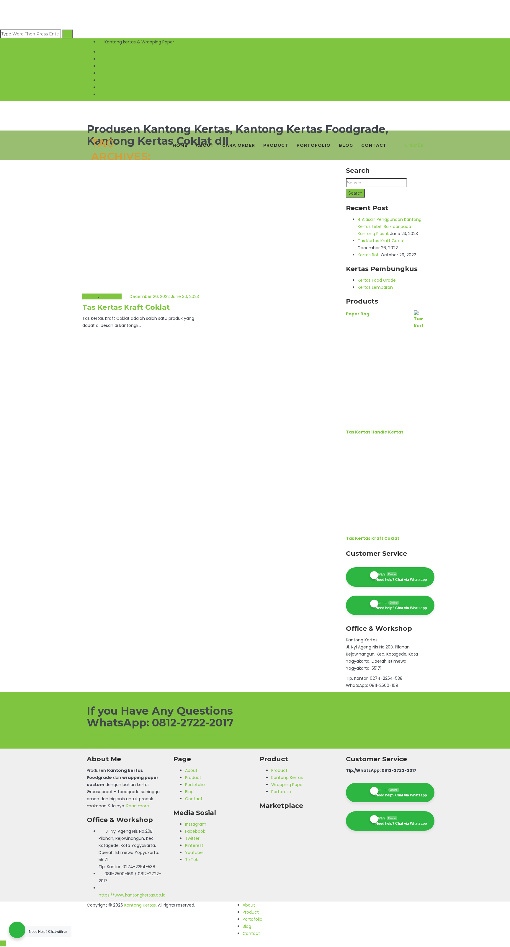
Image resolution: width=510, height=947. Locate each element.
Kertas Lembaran (375, 287)
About (205, 145)
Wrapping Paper (287, 785)
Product (275, 145)
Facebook (195, 831)
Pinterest (194, 845)
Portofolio (314, 145)
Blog (346, 145)
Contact (374, 145)
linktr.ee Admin (103, 745)
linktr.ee (414, 145)
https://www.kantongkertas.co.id (132, 895)
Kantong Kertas (287, 777)
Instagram (195, 824)
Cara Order (238, 145)
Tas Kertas (111, 296)
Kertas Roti (369, 255)
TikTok (191, 860)
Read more (137, 806)
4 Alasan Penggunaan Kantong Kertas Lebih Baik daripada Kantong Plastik (389, 226)
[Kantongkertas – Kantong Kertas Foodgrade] (255, 109)
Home (180, 145)
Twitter (192, 838)
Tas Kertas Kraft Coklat (126, 307)
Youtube (194, 852)
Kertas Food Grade (377, 280)
